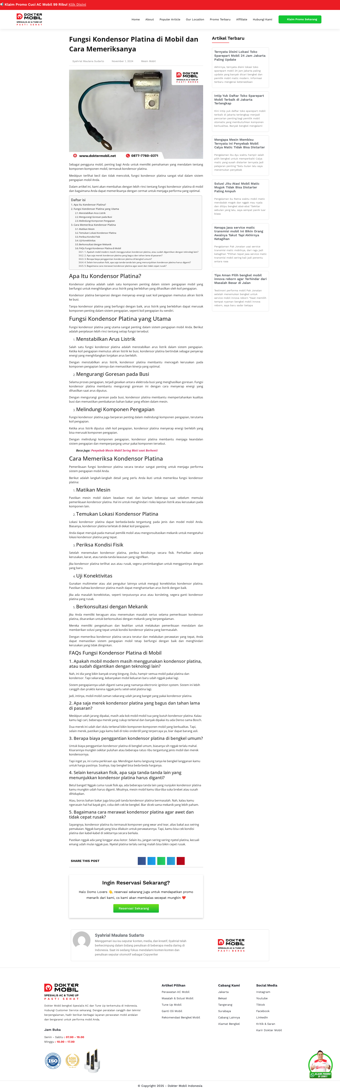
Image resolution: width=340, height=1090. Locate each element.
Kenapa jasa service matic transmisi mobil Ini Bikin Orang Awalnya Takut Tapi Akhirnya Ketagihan (238, 233)
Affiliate (241, 19)
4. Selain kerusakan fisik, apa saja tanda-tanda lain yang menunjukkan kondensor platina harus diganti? (137, 262)
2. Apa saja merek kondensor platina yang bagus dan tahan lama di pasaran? (123, 255)
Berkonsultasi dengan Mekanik (95, 244)
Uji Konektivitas (87, 240)
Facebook (263, 1011)
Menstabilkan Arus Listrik (92, 213)
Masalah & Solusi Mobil (177, 998)
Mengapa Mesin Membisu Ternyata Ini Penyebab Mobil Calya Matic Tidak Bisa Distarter (239, 143)
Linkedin (262, 1017)
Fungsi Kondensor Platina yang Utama (96, 209)
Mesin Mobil (148, 61)
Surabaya (224, 1011)
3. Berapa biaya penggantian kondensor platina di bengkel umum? (118, 259)
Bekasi (222, 998)
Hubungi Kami (262, 19)
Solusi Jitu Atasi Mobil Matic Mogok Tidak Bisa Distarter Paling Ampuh (236, 187)
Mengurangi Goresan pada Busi (95, 216)
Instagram (263, 992)
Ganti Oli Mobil (172, 1011)
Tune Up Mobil (172, 1004)
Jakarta (223, 992)
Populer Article (170, 19)
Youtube (262, 998)
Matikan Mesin (87, 229)
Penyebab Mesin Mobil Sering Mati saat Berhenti (124, 450)
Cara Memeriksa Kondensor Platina (95, 224)
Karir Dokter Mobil (269, 1030)
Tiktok (260, 1004)
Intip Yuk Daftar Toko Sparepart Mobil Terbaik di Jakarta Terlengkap (239, 99)
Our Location (195, 19)
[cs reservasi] (320, 1065)
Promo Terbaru (220, 19)
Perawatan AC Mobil (175, 992)
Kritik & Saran (265, 1023)
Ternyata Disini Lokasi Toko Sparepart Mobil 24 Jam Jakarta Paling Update (239, 55)
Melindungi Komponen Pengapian (97, 220)
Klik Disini (53, 4)
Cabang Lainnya (229, 1017)
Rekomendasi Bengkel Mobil (181, 1017)
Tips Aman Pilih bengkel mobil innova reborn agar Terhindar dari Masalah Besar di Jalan (240, 279)
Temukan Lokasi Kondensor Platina (97, 232)
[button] (142, 861)
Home (136, 19)
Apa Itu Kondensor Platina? (90, 204)
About (149, 19)
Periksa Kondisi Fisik (89, 236)
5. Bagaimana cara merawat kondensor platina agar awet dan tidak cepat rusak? (125, 266)
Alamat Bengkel (229, 1023)
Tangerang (225, 1004)
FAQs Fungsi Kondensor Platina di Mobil (100, 248)
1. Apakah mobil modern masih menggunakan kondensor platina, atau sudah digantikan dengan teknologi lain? (141, 252)
